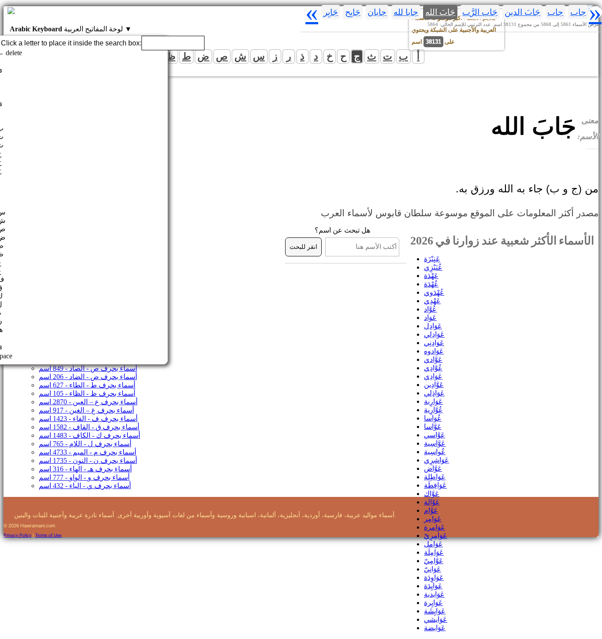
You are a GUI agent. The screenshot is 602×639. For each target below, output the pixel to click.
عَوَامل (433, 544)
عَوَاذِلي (434, 393)
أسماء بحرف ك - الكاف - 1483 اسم (89, 435)
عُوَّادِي (433, 368)
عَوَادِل (433, 326)
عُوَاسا (433, 418)
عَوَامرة (434, 527)
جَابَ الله (440, 12)
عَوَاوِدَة (434, 577)
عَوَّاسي (434, 435)
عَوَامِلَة (434, 552)
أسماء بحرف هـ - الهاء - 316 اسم (85, 469)
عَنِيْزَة (432, 259)
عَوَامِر (433, 518)
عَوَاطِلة (435, 477)
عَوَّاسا (433, 426)
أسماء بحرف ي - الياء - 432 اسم (85, 485)
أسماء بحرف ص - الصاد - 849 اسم (88, 368)
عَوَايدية (434, 594)
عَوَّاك (431, 493)
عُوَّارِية (433, 409)
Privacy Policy (17, 535)
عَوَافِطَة (435, 485)
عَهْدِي (432, 300)
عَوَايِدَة (433, 586)
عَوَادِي (433, 376)
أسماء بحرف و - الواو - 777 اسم (84, 477)
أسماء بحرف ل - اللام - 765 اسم (85, 443)
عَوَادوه (434, 351)
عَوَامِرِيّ (435, 535)
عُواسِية (435, 451)
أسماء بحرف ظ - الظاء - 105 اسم (87, 393)
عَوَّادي (433, 359)
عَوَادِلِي (434, 334)
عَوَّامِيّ (433, 560)
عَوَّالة (432, 502)
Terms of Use (48, 535)
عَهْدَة (431, 275)
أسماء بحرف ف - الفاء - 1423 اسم (88, 418)
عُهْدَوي (434, 292)
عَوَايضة (435, 627)
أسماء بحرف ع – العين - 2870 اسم (88, 402)
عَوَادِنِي (434, 342)
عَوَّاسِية (435, 443)
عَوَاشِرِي (436, 460)
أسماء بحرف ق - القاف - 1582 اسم (89, 427)
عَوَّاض (433, 468)
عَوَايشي (435, 619)
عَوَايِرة (433, 602)
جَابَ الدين (522, 12)
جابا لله (406, 12)
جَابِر (330, 12)
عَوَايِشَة (435, 611)
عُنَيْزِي (433, 267)
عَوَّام (431, 510)
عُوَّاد (430, 309)
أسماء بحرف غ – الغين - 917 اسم (86, 410)
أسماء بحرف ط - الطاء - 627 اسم (87, 385)
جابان (377, 12)
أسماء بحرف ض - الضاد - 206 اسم (88, 376)
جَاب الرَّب (480, 12)
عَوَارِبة (433, 401)
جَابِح (352, 12)
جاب (578, 12)
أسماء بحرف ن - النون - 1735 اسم (88, 460)
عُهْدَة (431, 284)
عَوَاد (430, 317)
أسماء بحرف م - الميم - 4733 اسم (87, 452)
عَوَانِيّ (432, 569)
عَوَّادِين (434, 384)
